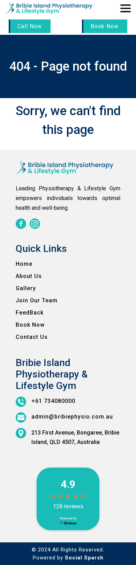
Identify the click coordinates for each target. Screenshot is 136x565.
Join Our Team (37, 300)
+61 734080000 (53, 401)
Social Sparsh (84, 558)
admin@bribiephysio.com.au (72, 416)
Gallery (26, 288)
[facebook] (21, 223)
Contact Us (32, 337)
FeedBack (30, 312)
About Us (29, 276)
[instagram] (35, 223)
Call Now (29, 26)
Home (24, 264)
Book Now (105, 26)
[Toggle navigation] (125, 9)
